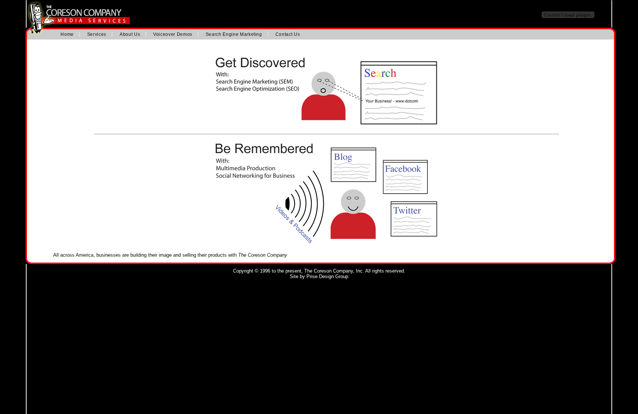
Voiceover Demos (172, 34)
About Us (130, 34)
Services (96, 34)
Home (67, 34)
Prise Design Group (327, 276)
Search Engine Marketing (234, 34)
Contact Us (287, 34)
